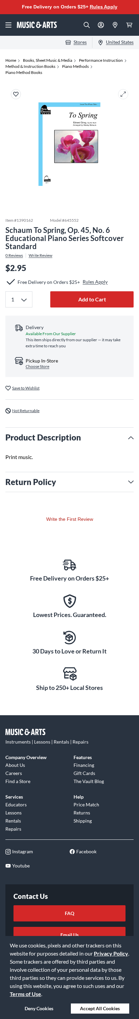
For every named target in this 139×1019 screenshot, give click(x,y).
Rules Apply (103, 6)
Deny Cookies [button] (39, 1008)
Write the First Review (69, 519)
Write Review (40, 255)
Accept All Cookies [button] (100, 1008)
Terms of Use (25, 994)
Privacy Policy (111, 953)
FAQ (69, 913)
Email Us (69, 935)
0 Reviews (14, 255)
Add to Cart (92, 299)
